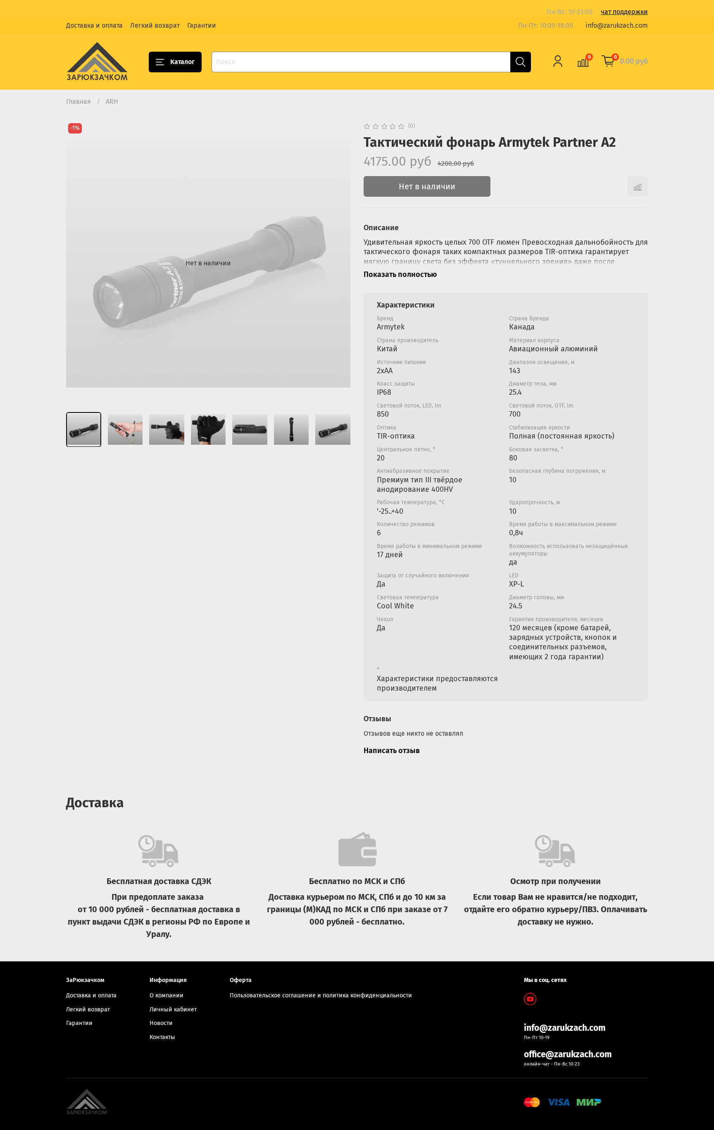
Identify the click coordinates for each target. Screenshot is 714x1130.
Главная (78, 101)
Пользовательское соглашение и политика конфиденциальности (321, 995)
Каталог (182, 62)
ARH (112, 101)
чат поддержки (624, 12)
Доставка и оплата (94, 25)
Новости (161, 1023)
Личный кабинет (173, 1009)
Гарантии (201, 25)
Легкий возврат (155, 25)
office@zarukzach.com (568, 1054)
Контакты (162, 1037)
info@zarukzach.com (616, 25)
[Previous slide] (79, 263)
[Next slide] (337, 263)
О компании (166, 995)
